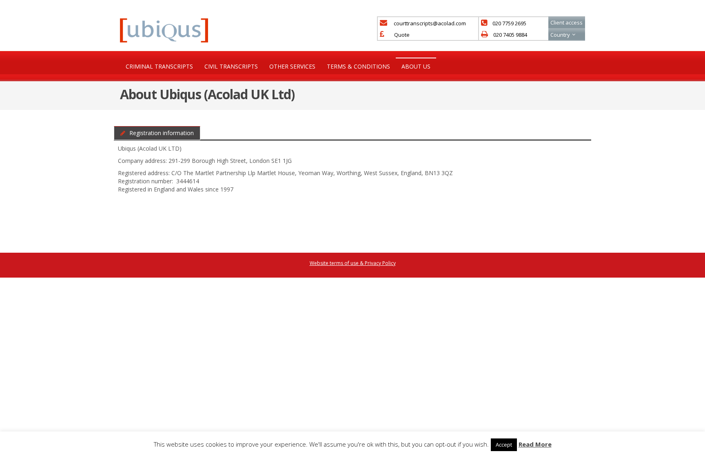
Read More (535, 444)
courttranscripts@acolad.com (430, 23)
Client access (566, 22)
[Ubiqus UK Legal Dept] (164, 29)
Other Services (292, 66)
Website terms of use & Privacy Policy (353, 263)
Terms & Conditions (358, 66)
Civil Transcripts (231, 66)
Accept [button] (504, 444)
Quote (402, 34)
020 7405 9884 (510, 34)
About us (415, 66)
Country (560, 34)
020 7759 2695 (509, 23)
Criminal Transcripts (159, 66)
